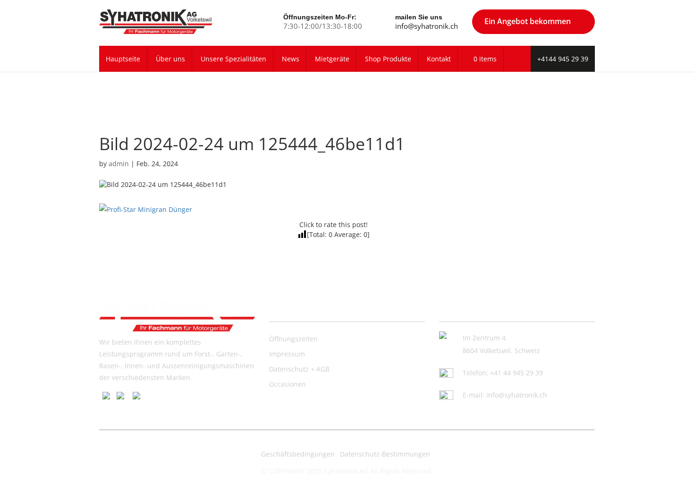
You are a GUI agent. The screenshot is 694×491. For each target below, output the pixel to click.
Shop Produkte (388, 58)
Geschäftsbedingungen (298, 453)
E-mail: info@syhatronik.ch (505, 394)
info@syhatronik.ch (426, 26)
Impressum (287, 353)
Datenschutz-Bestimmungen (385, 453)
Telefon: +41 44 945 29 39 (503, 372)
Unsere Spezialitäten (233, 58)
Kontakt (439, 58)
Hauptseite (123, 58)
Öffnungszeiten (293, 338)
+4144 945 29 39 (562, 58)
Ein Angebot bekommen (527, 21)
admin (119, 163)
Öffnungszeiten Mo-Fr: (319, 17)
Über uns (170, 58)
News (290, 58)
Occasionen (287, 384)
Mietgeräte (332, 58)
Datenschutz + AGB (299, 368)
